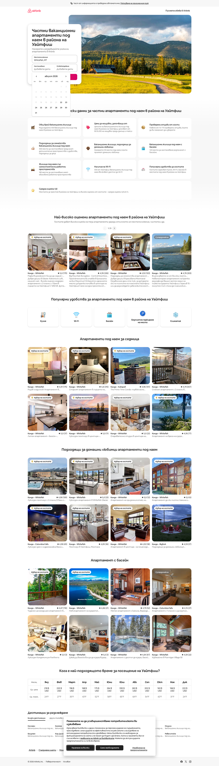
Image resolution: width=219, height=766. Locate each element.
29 (61, 107)
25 (41, 107)
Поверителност (53, 761)
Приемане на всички (80, 748)
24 (36, 107)
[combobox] (54, 60)
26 (46, 107)
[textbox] (43, 69)
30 (66, 107)
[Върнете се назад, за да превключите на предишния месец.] (36, 76)
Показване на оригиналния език (134, 3)
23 (66, 102)
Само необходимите (109, 748)
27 (51, 107)
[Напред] (114, 228)
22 (61, 102)
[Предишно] (105, 228)
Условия (66, 761)
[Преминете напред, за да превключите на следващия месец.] (66, 76)
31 (36, 113)
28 (56, 107)
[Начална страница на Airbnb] (34, 11)
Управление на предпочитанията (138, 749)
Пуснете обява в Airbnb (178, 10)
